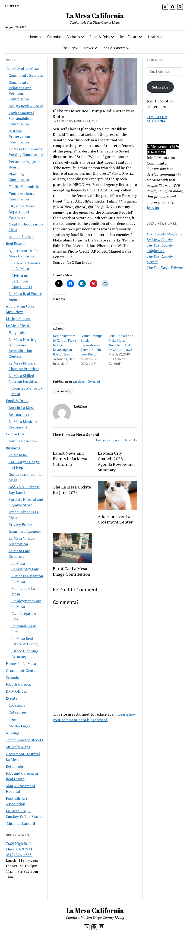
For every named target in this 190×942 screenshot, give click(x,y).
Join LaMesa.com (23, 441)
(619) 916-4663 (19, 854)
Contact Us (15, 434)
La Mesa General (86, 381)
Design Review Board (26, 105)
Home (33, 36)
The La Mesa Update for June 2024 (72, 489)
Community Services (26, 75)
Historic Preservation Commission (19, 136)
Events (11, 698)
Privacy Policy (20, 524)
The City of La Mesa (22, 68)
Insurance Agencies (25, 531)
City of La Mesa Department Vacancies (21, 211)
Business (73, 36)
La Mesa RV (18, 454)
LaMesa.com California (157, 119)
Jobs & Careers (114, 47)
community (63, 391)
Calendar (54, 36)
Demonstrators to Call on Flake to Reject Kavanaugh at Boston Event (64, 344)
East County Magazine (164, 234)
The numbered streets (24, 739)
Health (153, 36)
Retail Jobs (15, 766)
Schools (12, 677)
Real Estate (129, 36)
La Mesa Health (19, 325)
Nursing (12, 733)
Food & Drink (99, 36)
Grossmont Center (21, 670)
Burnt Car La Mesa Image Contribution (71, 571)
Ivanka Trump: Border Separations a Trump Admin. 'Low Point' (91, 344)
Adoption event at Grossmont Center (115, 519)
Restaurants (19, 414)
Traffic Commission (25, 186)
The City (68, 47)
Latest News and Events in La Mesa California (70, 458)
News (88, 47)
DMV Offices (16, 691)
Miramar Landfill (20, 823)
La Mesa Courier (160, 239)
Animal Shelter (21, 236)
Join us (153, 207)
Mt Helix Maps (18, 746)
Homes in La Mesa (21, 663)
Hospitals (17, 332)
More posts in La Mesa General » (116, 440)
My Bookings (19, 726)
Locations (17, 705)
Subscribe (160, 87)
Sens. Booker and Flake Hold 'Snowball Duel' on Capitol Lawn (120, 342)
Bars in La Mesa (22, 407)
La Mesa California (95, 15)
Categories (17, 712)
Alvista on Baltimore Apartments (21, 281)
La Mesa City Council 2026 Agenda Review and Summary (116, 461)
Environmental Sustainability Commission (21, 118)
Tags (13, 719)
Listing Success (18, 318)
